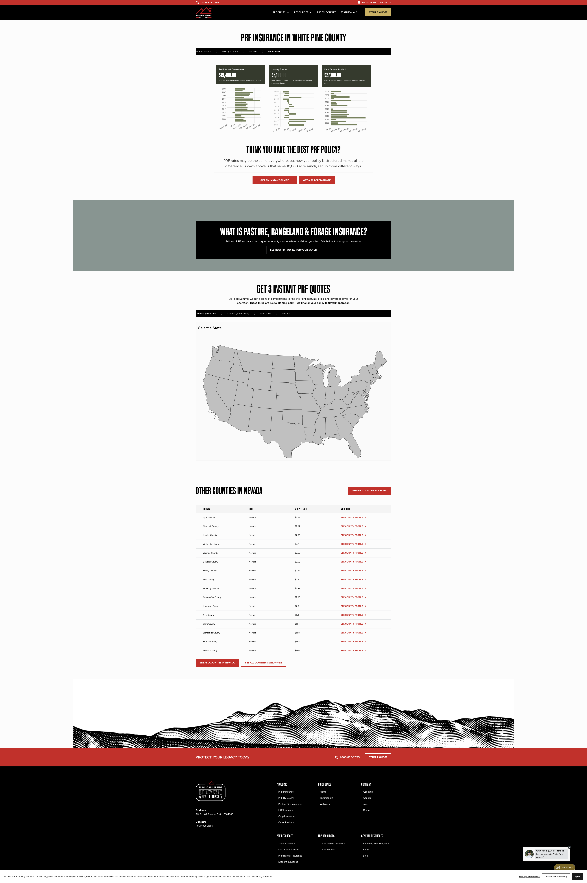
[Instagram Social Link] (204, 835)
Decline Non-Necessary (556, 876)
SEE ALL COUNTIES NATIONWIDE (263, 662)
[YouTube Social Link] (225, 835)
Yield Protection (286, 843)
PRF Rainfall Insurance (290, 855)
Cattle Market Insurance (332, 843)
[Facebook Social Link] (198, 835)
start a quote (378, 12)
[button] (281, 12)
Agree (577, 876)
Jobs (365, 804)
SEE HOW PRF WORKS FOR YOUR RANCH (293, 250)
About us (368, 792)
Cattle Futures (327, 849)
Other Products (286, 822)
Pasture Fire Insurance (290, 804)
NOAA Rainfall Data (288, 849)
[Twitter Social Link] (211, 835)
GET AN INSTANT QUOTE (274, 180)
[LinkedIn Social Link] (218, 835)
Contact (367, 810)
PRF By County (286, 798)
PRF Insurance (286, 792)
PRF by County (326, 12)
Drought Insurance (288, 862)
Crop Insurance (286, 816)
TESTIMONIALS (349, 12)
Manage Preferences (529, 876)
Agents (367, 798)
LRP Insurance (286, 810)
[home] (204, 12)
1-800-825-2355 (204, 825)
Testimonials (326, 798)
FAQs (366, 849)
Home (323, 792)
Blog (365, 855)
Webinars (325, 804)
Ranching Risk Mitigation (376, 843)
